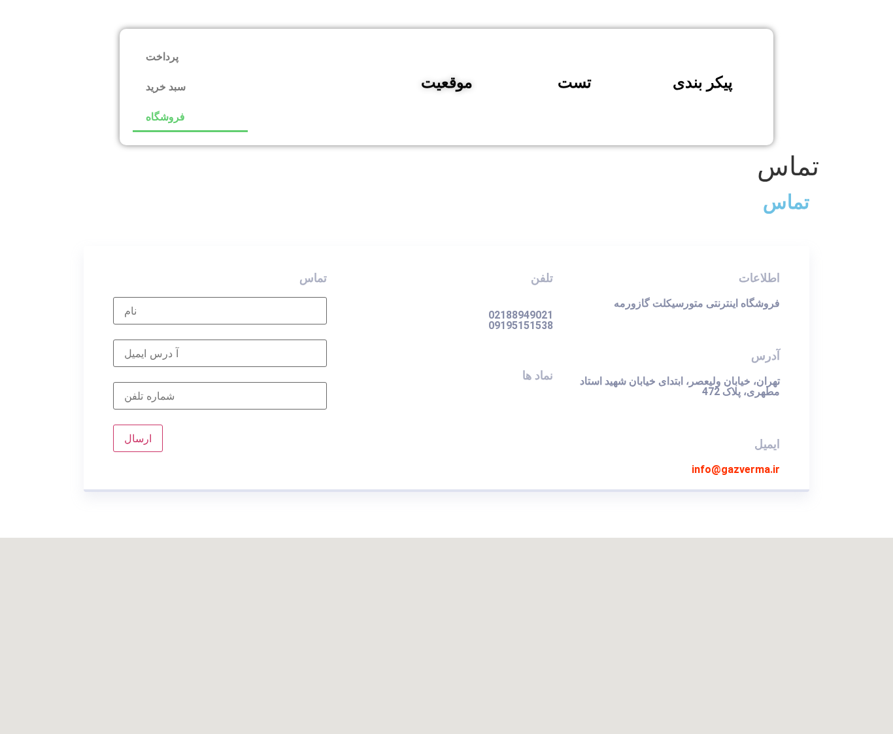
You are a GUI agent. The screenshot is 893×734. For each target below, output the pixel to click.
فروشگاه (165, 117)
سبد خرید (166, 86)
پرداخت (162, 56)
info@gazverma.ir (736, 469)
